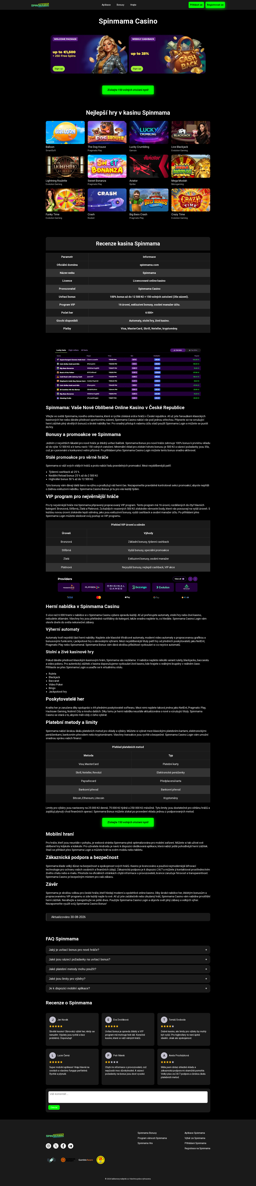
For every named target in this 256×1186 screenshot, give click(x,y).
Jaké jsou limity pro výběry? (67, 978)
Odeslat (54, 1107)
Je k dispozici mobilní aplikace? (69, 988)
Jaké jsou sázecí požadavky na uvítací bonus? (79, 959)
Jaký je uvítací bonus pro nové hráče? (74, 949)
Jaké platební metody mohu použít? (72, 969)
